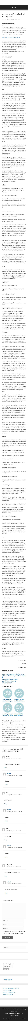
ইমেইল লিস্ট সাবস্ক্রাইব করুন (8, 964)
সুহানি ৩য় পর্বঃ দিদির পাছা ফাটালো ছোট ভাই (10, 679)
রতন (10, 735)
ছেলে (8, 731)
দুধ (14, 731)
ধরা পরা (20, 731)
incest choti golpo (20, 729)
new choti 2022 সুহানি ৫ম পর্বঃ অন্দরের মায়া (11, 37)
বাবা (5, 733)
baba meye (10, 725)
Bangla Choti (7, 721)
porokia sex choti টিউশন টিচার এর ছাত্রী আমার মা (14, 737)
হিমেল (15, 735)
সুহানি (12, 735)
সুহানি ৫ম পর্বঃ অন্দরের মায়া (7, 683)
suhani (9, 773)
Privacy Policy (15, 1009)
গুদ (2, 731)
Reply (5, 767)
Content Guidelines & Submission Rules (14, 1013)
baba (5, 725)
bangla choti (8, 727)
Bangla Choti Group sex (9, 992)
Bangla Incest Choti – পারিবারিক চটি (11, 988)
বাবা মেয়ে (8, 733)
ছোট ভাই (11, 731)
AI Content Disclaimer (14, 1015)
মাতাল (5, 735)
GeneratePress (21, 1019)
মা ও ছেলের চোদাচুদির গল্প (8, 723)
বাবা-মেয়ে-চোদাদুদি (13, 733)
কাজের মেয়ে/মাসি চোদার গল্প (8, 994)
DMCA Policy (14, 1011)
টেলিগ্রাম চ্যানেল (7, 979)
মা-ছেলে (20, 733)
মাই (23, 733)
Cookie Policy (23, 1009)
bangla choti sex (17, 727)
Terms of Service (6, 1009)
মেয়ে (8, 735)
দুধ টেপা (16, 731)
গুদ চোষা (5, 731)
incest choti (12, 729)
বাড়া (23, 731)
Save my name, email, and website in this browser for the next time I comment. (14, 932)
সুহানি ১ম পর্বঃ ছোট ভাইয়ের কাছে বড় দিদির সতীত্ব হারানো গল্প (13, 674)
